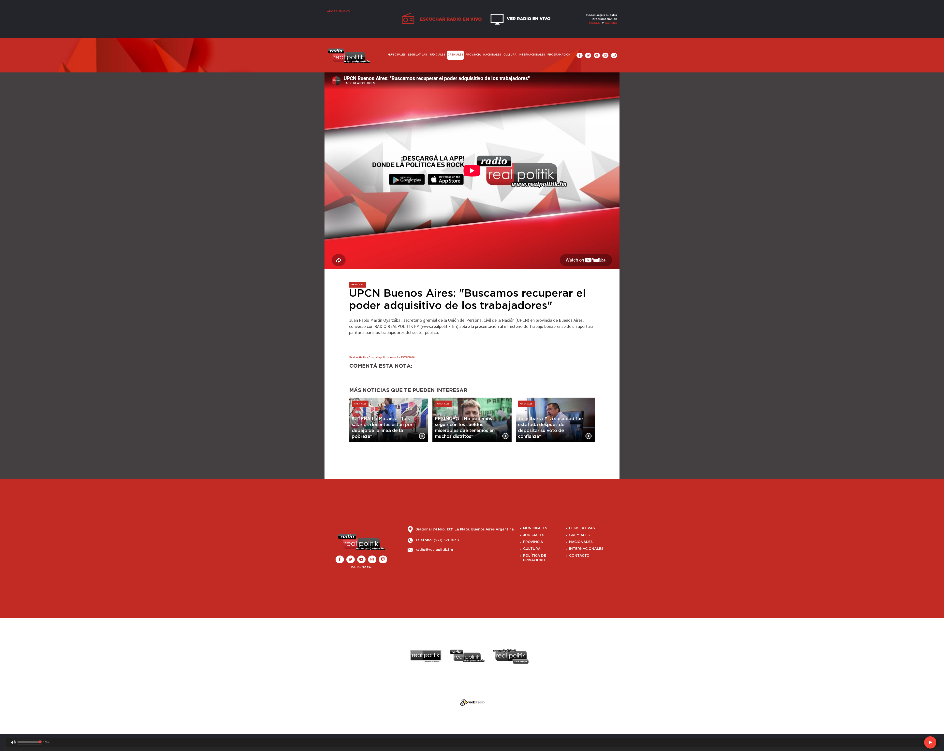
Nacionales (492, 55)
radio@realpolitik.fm (434, 550)
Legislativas (417, 55)
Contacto (579, 555)
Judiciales (437, 55)
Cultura (509, 55)
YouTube (611, 23)
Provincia (473, 55)
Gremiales (455, 55)
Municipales (397, 55)
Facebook (594, 23)
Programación (558, 55)
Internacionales (532, 55)
